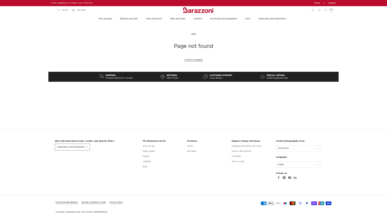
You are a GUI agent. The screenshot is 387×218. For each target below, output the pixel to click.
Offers (65, 10)
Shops (317, 3)
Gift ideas (81, 10)
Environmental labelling (67, 202)
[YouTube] (289, 177)
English (281, 164)
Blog (145, 167)
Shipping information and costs (246, 146)
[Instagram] (284, 177)
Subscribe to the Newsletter (70, 147)
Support (332, 3)
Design (146, 156)
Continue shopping (193, 60)
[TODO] (295, 177)
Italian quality (149, 151)
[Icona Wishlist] (325, 10)
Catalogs (147, 161)
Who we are (149, 146)
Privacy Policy (116, 202)
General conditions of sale (93, 202)
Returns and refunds (241, 151)
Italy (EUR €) (283, 148)
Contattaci (236, 156)
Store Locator (238, 161)
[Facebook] (278, 177)
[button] (312, 10)
